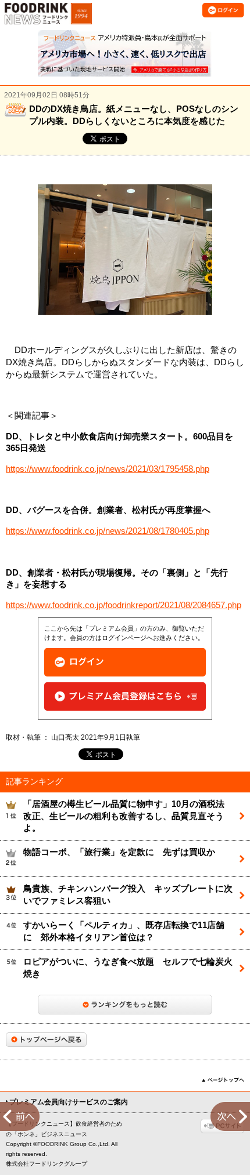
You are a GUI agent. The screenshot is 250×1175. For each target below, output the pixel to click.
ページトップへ (223, 1080)
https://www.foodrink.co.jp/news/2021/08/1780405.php (107, 531)
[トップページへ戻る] (46, 1039)
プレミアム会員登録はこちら (125, 696)
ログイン (125, 662)
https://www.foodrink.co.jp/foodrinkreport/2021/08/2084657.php (123, 605)
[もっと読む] (125, 1004)
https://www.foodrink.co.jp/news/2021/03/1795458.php (107, 469)
